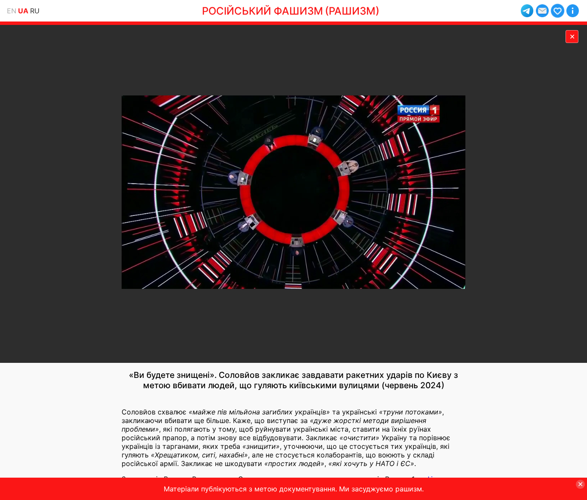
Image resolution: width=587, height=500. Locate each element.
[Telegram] (527, 10)
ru (35, 10)
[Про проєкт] (572, 10)
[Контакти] (542, 10)
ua (23, 10)
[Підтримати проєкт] (557, 10)
